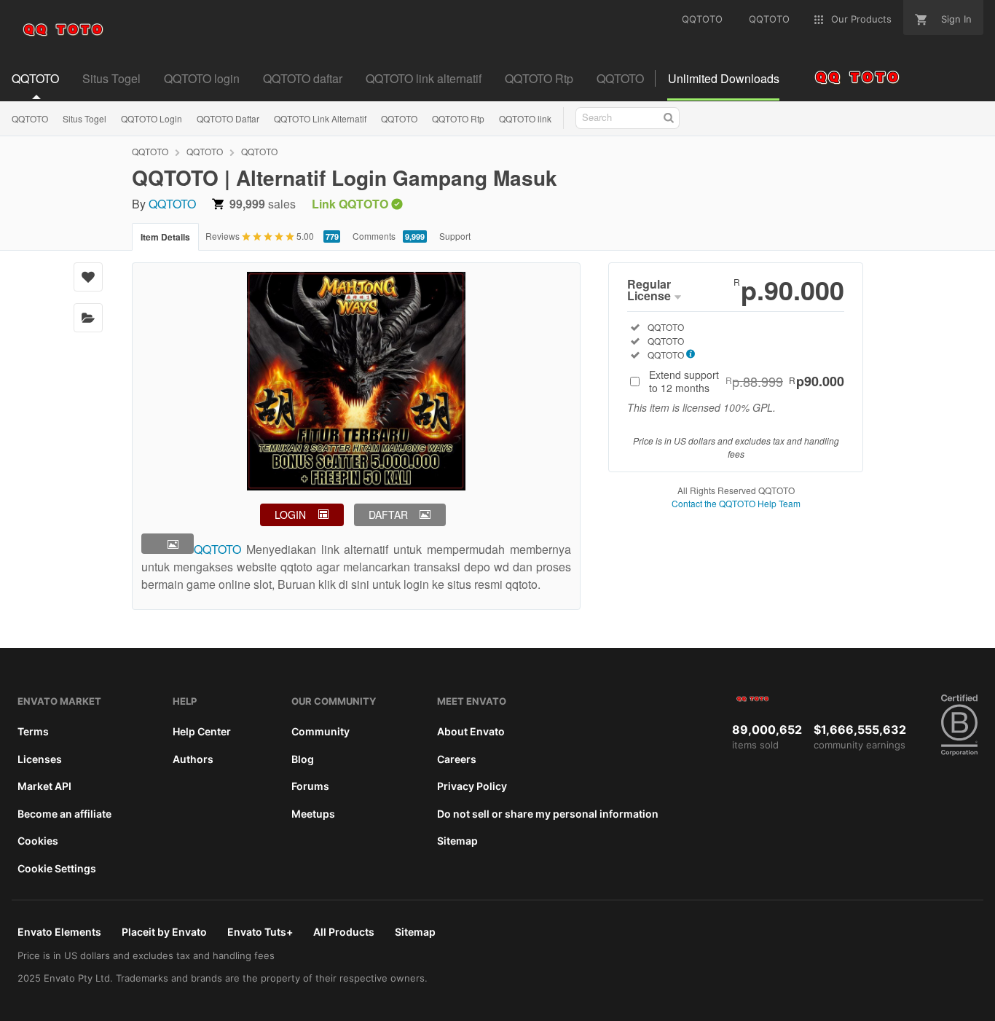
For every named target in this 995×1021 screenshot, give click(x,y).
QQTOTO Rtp (458, 118)
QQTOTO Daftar (228, 118)
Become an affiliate (64, 813)
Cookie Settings (56, 868)
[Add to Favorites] (88, 277)
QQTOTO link (525, 118)
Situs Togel (84, 118)
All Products (343, 932)
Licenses (39, 759)
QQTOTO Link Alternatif (320, 118)
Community (320, 731)
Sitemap (457, 840)
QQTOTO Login (151, 118)
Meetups (313, 813)
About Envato (471, 731)
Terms (33, 731)
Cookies (37, 840)
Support (455, 236)
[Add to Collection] (88, 317)
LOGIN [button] (290, 514)
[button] (167, 543)
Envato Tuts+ (260, 932)
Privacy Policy (472, 786)
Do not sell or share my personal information (547, 813)
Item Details (165, 236)
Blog (302, 759)
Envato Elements (59, 932)
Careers (456, 759)
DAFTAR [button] (388, 514)
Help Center (202, 731)
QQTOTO (30, 118)
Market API (44, 786)
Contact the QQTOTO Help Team (736, 503)
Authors (193, 759)
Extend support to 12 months (746, 381)
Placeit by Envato (164, 932)
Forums (310, 786)
